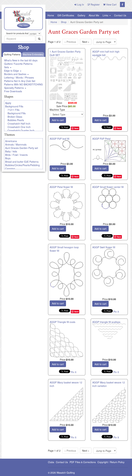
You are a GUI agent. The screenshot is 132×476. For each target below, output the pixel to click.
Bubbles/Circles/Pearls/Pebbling (22, 165)
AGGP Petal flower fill (61, 187)
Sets (7, 67)
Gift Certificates (65, 15)
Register (95, 4)
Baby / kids (11, 151)
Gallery (81, 15)
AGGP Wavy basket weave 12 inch (66, 384)
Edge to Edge (12, 70)
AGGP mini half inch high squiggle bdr (105, 53)
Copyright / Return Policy (110, 462)
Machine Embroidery (33, 54)
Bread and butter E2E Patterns (21, 161)
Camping (10, 168)
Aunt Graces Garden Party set (21, 148)
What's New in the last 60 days (20, 60)
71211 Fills (13, 109)
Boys (7, 158)
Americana (11, 141)
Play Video (23, 25)
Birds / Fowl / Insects (16, 154)
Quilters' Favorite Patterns (18, 63)
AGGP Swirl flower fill (103, 247)
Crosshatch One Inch (19, 127)
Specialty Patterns (14, 87)
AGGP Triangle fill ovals (62, 322)
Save (76, 128)
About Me (94, 15)
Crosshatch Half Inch (19, 123)
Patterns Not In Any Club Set (19, 81)
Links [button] (106, 15)
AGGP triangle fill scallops (106, 322)
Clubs (51, 462)
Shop (64, 22)
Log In (80, 4)
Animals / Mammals (15, 144)
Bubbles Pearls (16, 120)
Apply (8, 103)
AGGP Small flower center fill (108, 187)
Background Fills (14, 106)
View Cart (111, 4)
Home (50, 15)
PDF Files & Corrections (83, 462)
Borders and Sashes (15, 74)
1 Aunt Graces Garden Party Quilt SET (65, 53)
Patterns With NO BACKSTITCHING (23, 84)
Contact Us (120, 15)
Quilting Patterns (12, 54)
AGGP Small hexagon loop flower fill (64, 248)
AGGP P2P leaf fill (59, 138)
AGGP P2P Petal (101, 138)
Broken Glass (15, 116)
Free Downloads (13, 91)
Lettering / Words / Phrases (19, 77)
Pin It (116, 311)
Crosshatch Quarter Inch (21, 130)
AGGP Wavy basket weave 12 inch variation (108, 384)
